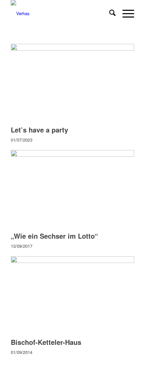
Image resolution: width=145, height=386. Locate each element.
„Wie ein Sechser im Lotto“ (54, 236)
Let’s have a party (39, 130)
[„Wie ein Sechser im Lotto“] (72, 155)
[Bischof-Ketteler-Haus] (72, 261)
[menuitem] (109, 13)
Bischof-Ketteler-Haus (46, 342)
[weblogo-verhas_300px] (60, 13)
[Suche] (109, 13)
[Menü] (125, 13)
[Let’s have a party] (72, 49)
